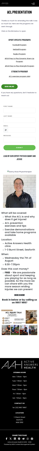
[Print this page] (32, 439)
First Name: (8, 106)
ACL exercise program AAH (19, 76)
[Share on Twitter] (11, 439)
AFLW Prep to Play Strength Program (19, 66)
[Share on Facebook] (6, 439)
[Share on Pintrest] (19, 439)
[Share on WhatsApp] (28, 439)
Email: (5, 126)
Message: (7, 136)
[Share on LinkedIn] (15, 439)
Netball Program (19, 49)
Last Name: (7, 116)
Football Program (19, 45)
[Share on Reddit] (23, 439)
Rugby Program (19, 54)
